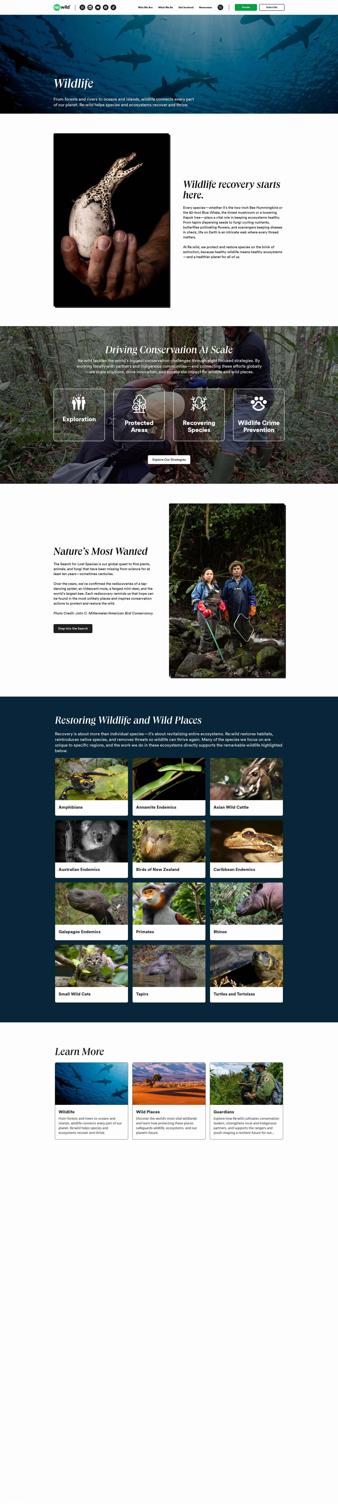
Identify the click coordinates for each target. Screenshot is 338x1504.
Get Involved (186, 7)
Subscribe (271, 7)
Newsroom (205, 7)
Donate (246, 7)
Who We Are (145, 7)
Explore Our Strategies (169, 459)
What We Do (165, 7)
